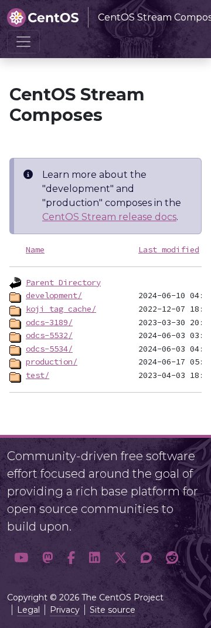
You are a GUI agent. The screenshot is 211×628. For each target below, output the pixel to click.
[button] (21, 557)
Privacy (65, 610)
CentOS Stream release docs (109, 216)
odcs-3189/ (49, 322)
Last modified (168, 249)
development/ (54, 295)
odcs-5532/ (49, 335)
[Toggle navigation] (23, 41)
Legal (28, 610)
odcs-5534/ (49, 348)
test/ (37, 375)
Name (35, 249)
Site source (112, 610)
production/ (51, 361)
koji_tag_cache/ (61, 308)
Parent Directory (63, 282)
